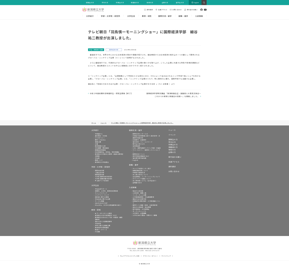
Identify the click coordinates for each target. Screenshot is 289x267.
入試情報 (132, 187)
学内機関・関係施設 (102, 148)
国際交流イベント (139, 154)
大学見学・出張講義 (139, 213)
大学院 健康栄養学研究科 (103, 179)
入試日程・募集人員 (139, 193)
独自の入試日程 (138, 191)
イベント (172, 135)
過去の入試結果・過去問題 (142, 207)
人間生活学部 (99, 172)
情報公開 (98, 142)
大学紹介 (95, 130)
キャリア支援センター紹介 (142, 168)
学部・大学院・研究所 (100, 167)
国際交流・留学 (135, 130)
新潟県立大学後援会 (102, 162)
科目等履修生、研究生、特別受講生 (107, 152)
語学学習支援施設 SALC (141, 156)
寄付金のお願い (175, 157)
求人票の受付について (140, 174)
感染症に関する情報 (102, 197)
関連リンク (99, 160)
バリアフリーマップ (102, 195)
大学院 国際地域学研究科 (103, 177)
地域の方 (172, 149)
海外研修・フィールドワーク (143, 142)
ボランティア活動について (142, 179)
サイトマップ (166, 256)
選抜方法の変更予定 (139, 199)
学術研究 (98, 223)
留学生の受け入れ (139, 144)
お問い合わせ (174, 171)
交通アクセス (173, 162)
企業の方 (172, 152)
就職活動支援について (140, 170)
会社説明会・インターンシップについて (146, 177)
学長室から (99, 134)
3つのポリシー (100, 138)
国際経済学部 (99, 174)
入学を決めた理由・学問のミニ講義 (145, 215)
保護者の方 (173, 147)
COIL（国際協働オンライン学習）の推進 (147, 148)
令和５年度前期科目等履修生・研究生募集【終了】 (111, 93)
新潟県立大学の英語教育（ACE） (106, 215)
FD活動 (97, 232)
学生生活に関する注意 (102, 199)
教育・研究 (96, 210)
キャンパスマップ (101, 193)
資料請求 (172, 166)
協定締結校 (136, 146)
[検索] (204, 2)
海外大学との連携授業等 (103, 221)
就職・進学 (133, 165)
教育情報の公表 (100, 146)
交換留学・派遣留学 (139, 140)
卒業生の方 (173, 144)
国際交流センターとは (140, 134)
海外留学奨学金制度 (139, 158)
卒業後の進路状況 (139, 172)
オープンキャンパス (139, 211)
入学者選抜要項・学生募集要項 (143, 197)
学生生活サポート (101, 189)
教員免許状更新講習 (102, 227)
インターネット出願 (139, 195)
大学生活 (95, 185)
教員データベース (101, 229)
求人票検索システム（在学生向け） (145, 181)
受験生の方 (173, 139)
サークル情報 (99, 201)
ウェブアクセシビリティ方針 (130, 256)
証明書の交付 (137, 183)
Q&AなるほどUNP (101, 203)
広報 (96, 144)
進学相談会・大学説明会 (141, 209)
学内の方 (172, 142)
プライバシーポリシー (150, 256)
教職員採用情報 (100, 150)
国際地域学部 (99, 170)
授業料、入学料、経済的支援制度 (106, 191)
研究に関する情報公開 (102, 225)
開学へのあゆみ (100, 140)
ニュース (172, 130)
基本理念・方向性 (101, 136)
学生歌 (97, 158)
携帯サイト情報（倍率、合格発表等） (146, 205)
